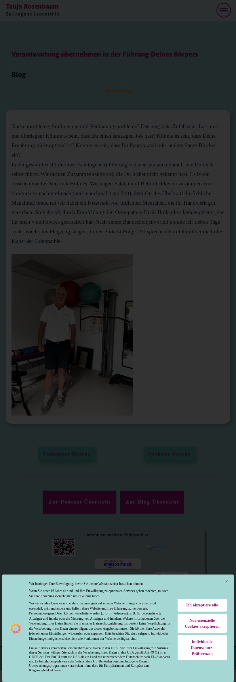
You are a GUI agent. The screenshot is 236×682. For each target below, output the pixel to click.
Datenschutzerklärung (108, 623)
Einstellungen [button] (58, 633)
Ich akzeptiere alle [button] (202, 605)
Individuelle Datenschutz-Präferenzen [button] (202, 647)
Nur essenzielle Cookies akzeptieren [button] (202, 623)
